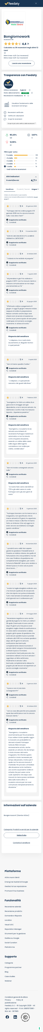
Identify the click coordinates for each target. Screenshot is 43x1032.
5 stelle (10, 155)
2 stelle (10, 164)
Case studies (10, 976)
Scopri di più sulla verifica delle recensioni (21, 123)
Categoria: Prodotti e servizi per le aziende (21, 829)
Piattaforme (10, 947)
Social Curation (11, 942)
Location (8, 920)
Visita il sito (21, 835)
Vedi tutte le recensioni (16, 169)
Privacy (8, 1000)
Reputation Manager (13, 929)
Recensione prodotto (13, 911)
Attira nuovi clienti (12, 877)
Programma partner (13, 967)
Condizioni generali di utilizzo (16, 997)
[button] (21, 105)
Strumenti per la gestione (15, 933)
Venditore (9, 189)
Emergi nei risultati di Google (16, 882)
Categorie (9, 963)
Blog (6, 972)
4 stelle (10, 158)
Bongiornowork (17, 36)
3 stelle (10, 161)
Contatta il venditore (21, 843)
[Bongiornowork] (15, 22)
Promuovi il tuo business (14, 891)
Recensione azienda (13, 906)
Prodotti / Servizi (23, 189)
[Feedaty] (12, 4)
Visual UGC (9, 924)
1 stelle (9, 166)
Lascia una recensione (21, 63)
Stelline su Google (12, 938)
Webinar (8, 981)
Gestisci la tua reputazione (16, 886)
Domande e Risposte (13, 916)
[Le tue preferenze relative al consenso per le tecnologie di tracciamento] (39, 1028)
